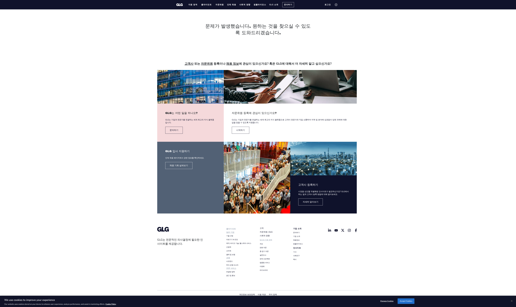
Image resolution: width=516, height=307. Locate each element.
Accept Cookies (406, 301)
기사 (294, 252)
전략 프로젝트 (265, 259)
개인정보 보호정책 (247, 294)
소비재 (228, 251)
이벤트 (262, 266)
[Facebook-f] (355, 230)
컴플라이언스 (298, 244)
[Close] (512, 301)
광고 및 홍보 (230, 275)
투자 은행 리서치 (232, 265)
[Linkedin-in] (329, 230)
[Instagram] (349, 230)
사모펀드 (229, 261)
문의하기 (296, 232)
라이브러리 (264, 270)
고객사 (189, 64)
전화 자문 (263, 248)
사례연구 (296, 256)
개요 (261, 244)
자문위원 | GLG (266, 232)
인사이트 (297, 248)
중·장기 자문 (264, 251)
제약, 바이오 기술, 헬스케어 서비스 (238, 243)
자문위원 (207, 64)
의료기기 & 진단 (232, 239)
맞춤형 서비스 (265, 263)
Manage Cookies (386, 301)
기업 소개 (297, 228)
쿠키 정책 (273, 294)
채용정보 (296, 240)
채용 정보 (232, 64)
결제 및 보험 (230, 255)
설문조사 (263, 255)
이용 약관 (262, 294)
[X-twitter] (342, 230)
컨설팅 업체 (230, 272)
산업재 (228, 247)
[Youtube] (336, 230)
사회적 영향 (265, 235)
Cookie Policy (110, 304)
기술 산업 (229, 236)
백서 (294, 259)
